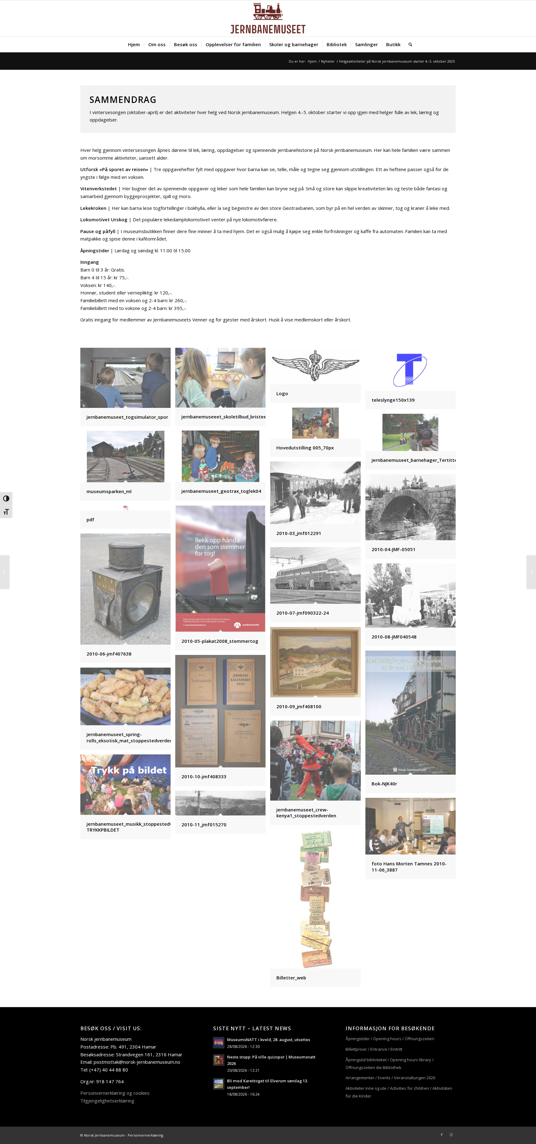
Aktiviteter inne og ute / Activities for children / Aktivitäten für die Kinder (399, 1092)
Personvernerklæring (145, 1135)
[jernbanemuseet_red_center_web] (268, 18)
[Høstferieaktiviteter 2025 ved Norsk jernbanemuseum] (531, 572)
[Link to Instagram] (451, 1134)
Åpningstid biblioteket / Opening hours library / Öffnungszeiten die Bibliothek (390, 1063)
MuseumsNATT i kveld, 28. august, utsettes (268, 1039)
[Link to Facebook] (441, 1134)
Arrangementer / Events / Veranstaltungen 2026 (390, 1077)
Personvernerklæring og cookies (115, 1093)
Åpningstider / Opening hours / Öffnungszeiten (390, 1038)
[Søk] (408, 44)
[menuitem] (134, 44)
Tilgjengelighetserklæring (107, 1101)
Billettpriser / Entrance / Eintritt (374, 1049)
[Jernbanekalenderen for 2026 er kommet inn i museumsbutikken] (5, 572)
